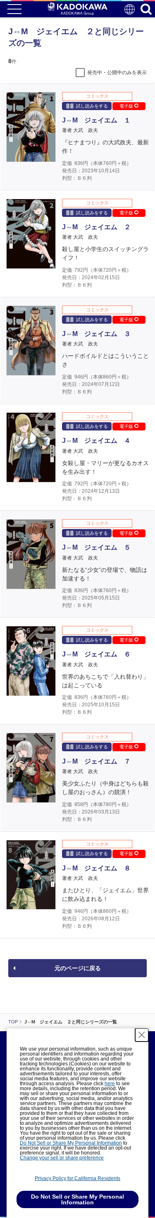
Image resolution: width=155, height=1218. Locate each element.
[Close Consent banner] (141, 1035)
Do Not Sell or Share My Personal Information (71, 1142)
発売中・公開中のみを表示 (117, 72)
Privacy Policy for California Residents (77, 1178)
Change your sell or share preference (62, 1157)
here (110, 1083)
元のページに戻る (78, 968)
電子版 (126, 105)
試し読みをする (92, 105)
